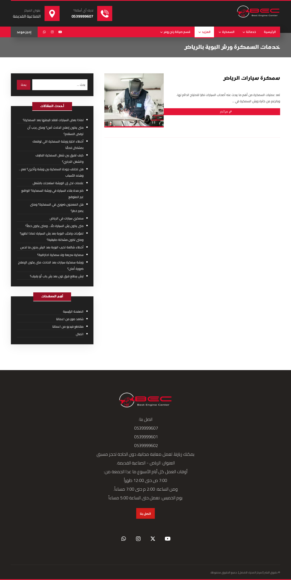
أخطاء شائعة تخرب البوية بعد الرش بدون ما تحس (52, 247)
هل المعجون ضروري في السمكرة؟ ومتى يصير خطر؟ (57, 207)
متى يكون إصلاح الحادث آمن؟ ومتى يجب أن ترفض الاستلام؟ (55, 130)
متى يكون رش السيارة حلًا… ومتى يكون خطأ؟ (54, 226)
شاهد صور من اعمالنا (70, 319)
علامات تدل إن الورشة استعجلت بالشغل (58, 183)
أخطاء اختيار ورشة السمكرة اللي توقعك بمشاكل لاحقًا (58, 144)
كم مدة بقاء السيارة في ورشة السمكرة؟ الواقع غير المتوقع (52, 194)
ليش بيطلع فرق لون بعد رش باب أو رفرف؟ (57, 276)
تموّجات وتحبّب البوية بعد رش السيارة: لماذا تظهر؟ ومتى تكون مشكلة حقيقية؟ (52, 236)
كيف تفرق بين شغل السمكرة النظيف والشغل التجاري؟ (59, 158)
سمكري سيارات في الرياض (67, 218)
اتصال (80, 334)
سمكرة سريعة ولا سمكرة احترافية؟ (60, 255)
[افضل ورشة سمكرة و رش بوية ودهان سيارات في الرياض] (258, 12)
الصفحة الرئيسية (73, 311)
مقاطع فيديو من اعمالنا (68, 326)
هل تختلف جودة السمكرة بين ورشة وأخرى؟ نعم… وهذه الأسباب (51, 172)
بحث (23, 84)
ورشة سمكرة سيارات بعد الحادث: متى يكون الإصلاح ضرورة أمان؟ (51, 265)
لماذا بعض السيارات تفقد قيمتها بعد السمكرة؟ (53, 120)
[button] (60, 32)
